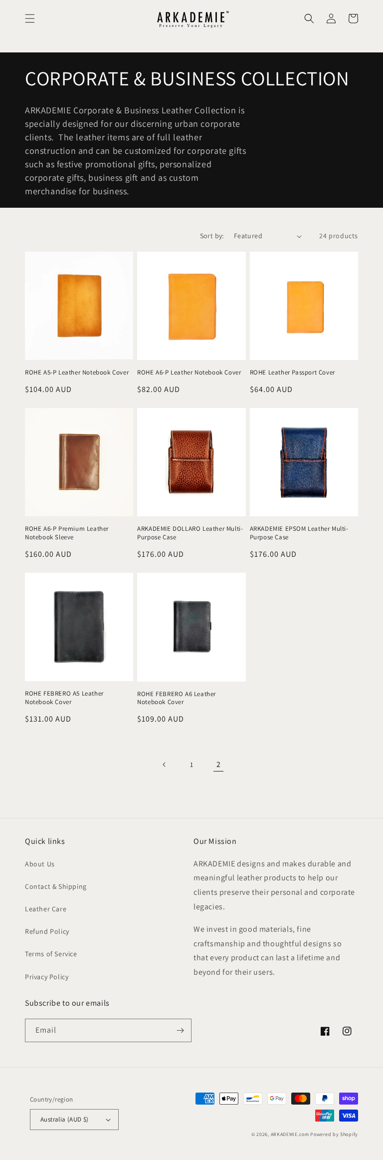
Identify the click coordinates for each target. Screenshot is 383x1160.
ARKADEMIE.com (290, 1134)
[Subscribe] (180, 1030)
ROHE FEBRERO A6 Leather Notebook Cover (176, 698)
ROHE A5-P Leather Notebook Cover (77, 373)
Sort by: (212, 235)
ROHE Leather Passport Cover (292, 373)
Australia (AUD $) (64, 1119)
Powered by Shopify (334, 1134)
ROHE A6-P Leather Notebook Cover (189, 373)
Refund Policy (47, 931)
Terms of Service (51, 953)
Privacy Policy (46, 976)
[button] (30, 18)
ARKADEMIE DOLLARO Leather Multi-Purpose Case (190, 533)
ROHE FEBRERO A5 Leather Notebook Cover (64, 698)
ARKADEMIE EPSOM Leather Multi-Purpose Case (299, 533)
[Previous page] (165, 764)
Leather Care (45, 908)
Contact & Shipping (56, 886)
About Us (40, 863)
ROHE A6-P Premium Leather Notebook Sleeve (67, 533)
